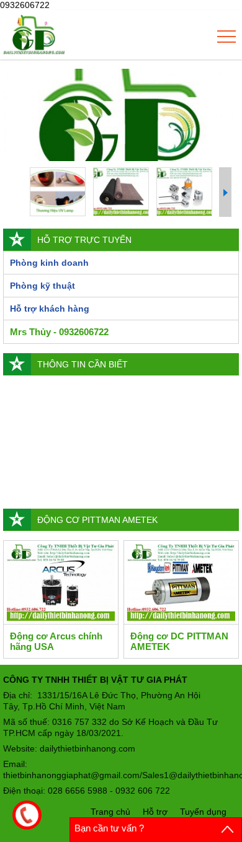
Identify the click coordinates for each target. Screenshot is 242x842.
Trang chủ (110, 812)
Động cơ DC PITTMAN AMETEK (179, 641)
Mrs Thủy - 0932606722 (59, 332)
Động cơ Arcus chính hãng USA (56, 641)
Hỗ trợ (155, 812)
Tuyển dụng (203, 812)
